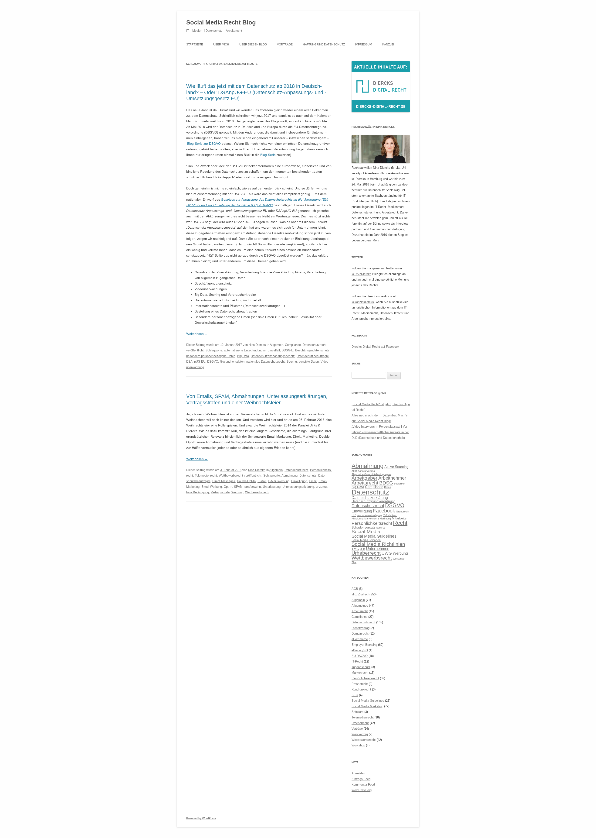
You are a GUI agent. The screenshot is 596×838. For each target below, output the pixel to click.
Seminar (381, 527)
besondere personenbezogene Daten (210, 356)
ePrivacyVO (360, 650)
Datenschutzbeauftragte (313, 356)
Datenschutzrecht (314, 345)
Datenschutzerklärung (370, 497)
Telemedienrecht (206, 475)
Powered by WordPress (201, 818)
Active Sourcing (396, 467)
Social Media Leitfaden (366, 540)
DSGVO (212, 361)
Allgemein (276, 345)
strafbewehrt (252, 486)
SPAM (238, 486)
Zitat (354, 562)
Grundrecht (402, 511)
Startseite (194, 44)
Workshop (398, 558)
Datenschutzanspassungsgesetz (273, 356)
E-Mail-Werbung (278, 481)
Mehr (375, 240)
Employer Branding (364, 644)
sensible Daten (309, 361)
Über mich (221, 44)
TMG (355, 549)
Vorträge (285, 44)
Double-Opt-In (246, 481)
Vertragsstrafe (220, 492)
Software (357, 712)
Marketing (385, 518)
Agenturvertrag (366, 471)
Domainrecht (360, 633)
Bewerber (399, 483)
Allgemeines (360, 605)
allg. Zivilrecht (361, 594)
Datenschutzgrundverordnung (374, 501)
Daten (387, 487)
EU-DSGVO (360, 656)
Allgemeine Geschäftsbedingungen (371, 474)
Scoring (292, 361)
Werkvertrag (360, 734)
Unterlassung (272, 486)
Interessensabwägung (369, 515)
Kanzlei (388, 44)
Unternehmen (377, 548)
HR (354, 515)
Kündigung (357, 518)
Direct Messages (223, 481)
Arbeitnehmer (392, 478)
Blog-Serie (268, 155)
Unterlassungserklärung (298, 486)
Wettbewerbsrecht (231, 475)
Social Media (366, 531)
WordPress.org (362, 790)
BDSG (386, 482)
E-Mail (261, 481)
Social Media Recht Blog (221, 22)
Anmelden (358, 773)
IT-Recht (357, 661)
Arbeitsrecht (365, 482)
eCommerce (360, 639)
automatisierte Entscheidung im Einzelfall (252, 350)
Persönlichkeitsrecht (372, 523)
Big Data (243, 356)
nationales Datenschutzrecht (265, 361)
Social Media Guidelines (374, 536)
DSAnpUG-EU (195, 361)
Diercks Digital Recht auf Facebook (375, 346)
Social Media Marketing (367, 706)
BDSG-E (287, 350)
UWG (387, 553)
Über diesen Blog (253, 44)
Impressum (363, 44)
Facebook (384, 511)
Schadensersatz (363, 527)
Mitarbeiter (400, 518)
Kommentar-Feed (363, 784)
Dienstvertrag (360, 628)
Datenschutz (307, 475)
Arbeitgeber (364, 478)
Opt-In (228, 486)
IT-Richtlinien (390, 515)
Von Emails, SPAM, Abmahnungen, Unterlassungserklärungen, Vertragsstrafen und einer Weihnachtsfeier (256, 399)
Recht (400, 523)
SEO (355, 695)
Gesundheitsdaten (232, 361)
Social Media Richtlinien (378, 544)
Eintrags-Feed (361, 779)
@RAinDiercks (361, 274)
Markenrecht (371, 518)
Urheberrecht (366, 553)
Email (313, 481)
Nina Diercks (257, 345)
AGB (354, 471)
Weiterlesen (197, 334)
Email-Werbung (211, 486)
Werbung (237, 492)
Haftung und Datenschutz (324, 44)
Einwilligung (299, 481)
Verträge (357, 728)
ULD (362, 549)
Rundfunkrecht (361, 689)
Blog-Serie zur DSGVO (204, 143)
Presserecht (360, 684)
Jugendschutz (361, 667)
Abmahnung (289, 475)
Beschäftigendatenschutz (312, 350)
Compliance (293, 345)
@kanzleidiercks (363, 302)
